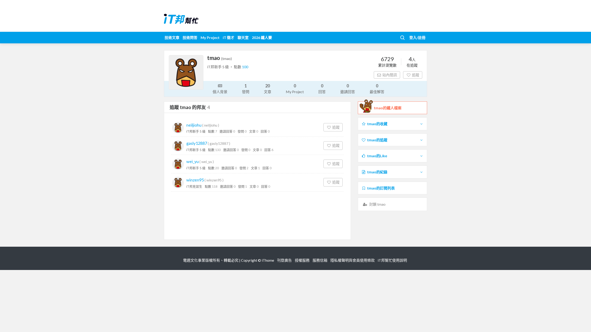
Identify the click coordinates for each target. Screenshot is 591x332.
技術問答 (190, 37)
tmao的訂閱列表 (381, 188)
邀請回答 (347, 88)
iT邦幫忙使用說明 (392, 260)
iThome (268, 260)
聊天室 (243, 37)
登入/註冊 (417, 37)
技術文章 (172, 37)
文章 (267, 88)
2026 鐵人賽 (262, 37)
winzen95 (195, 179)
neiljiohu (194, 124)
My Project (210, 37)
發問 (245, 88)
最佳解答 (377, 88)
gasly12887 (196, 143)
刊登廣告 (284, 260)
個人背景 (220, 91)
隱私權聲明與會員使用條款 (352, 260)
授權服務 (302, 260)
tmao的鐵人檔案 (387, 108)
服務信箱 (320, 260)
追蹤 (415, 75)
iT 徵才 (228, 37)
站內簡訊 (389, 75)
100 (245, 67)
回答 (322, 88)
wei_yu (192, 161)
